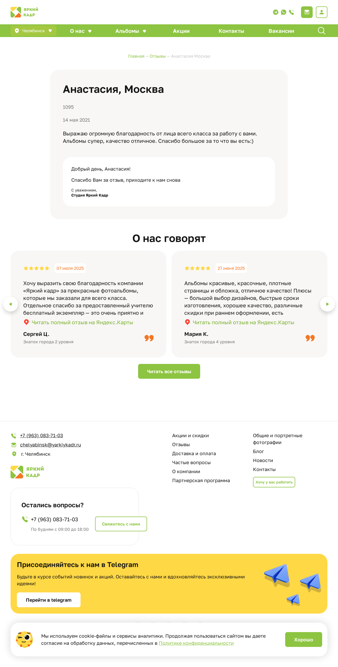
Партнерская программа (201, 480)
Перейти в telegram (49, 600)
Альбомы (127, 31)
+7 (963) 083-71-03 (41, 435)
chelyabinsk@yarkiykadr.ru (50, 444)
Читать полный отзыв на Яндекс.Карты (82, 322)
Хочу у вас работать (274, 482)
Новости (263, 460)
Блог (258, 451)
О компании (186, 471)
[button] (10, 304)
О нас (77, 31)
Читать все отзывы (169, 371)
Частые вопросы (191, 462)
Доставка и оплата (194, 453)
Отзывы (181, 444)
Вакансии (281, 31)
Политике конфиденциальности (196, 643)
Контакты (231, 31)
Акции (181, 31)
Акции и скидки (190, 435)
